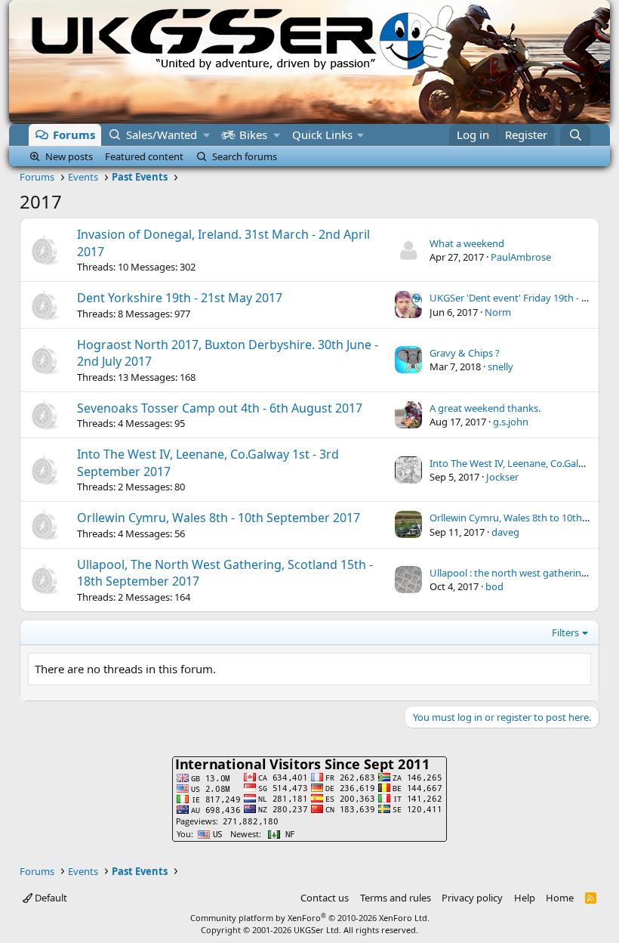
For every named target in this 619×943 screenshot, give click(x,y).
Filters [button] (565, 632)
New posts (69, 156)
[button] (206, 135)
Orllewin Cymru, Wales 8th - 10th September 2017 (218, 517)
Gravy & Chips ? (465, 353)
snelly (500, 366)
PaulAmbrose (521, 257)
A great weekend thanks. (485, 408)
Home (560, 897)
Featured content (144, 156)
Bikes (253, 134)
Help (524, 897)
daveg (505, 532)
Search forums (244, 156)
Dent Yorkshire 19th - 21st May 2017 (179, 297)
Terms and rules (395, 897)
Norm (498, 312)
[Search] (575, 135)
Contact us (324, 897)
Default (49, 897)
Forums (74, 134)
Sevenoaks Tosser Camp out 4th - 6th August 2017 (219, 408)
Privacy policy (472, 897)
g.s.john (510, 421)
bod (494, 586)
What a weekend (467, 243)
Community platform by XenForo (310, 917)
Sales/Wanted (161, 134)
